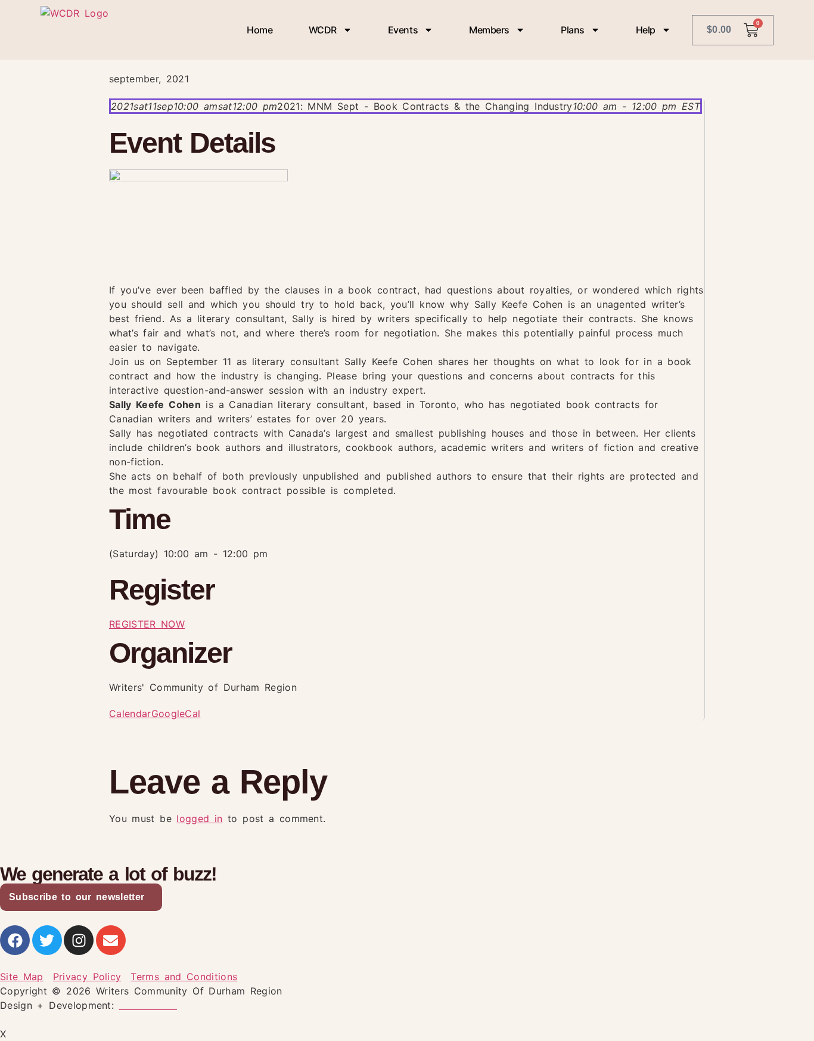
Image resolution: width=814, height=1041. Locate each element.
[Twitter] (47, 940)
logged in (199, 818)
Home (259, 30)
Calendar (130, 713)
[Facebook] (15, 940)
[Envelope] (111, 940)
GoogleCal (176, 713)
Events (403, 30)
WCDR (323, 30)
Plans (573, 30)
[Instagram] (79, 940)
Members (489, 30)
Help (645, 30)
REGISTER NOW (147, 624)
